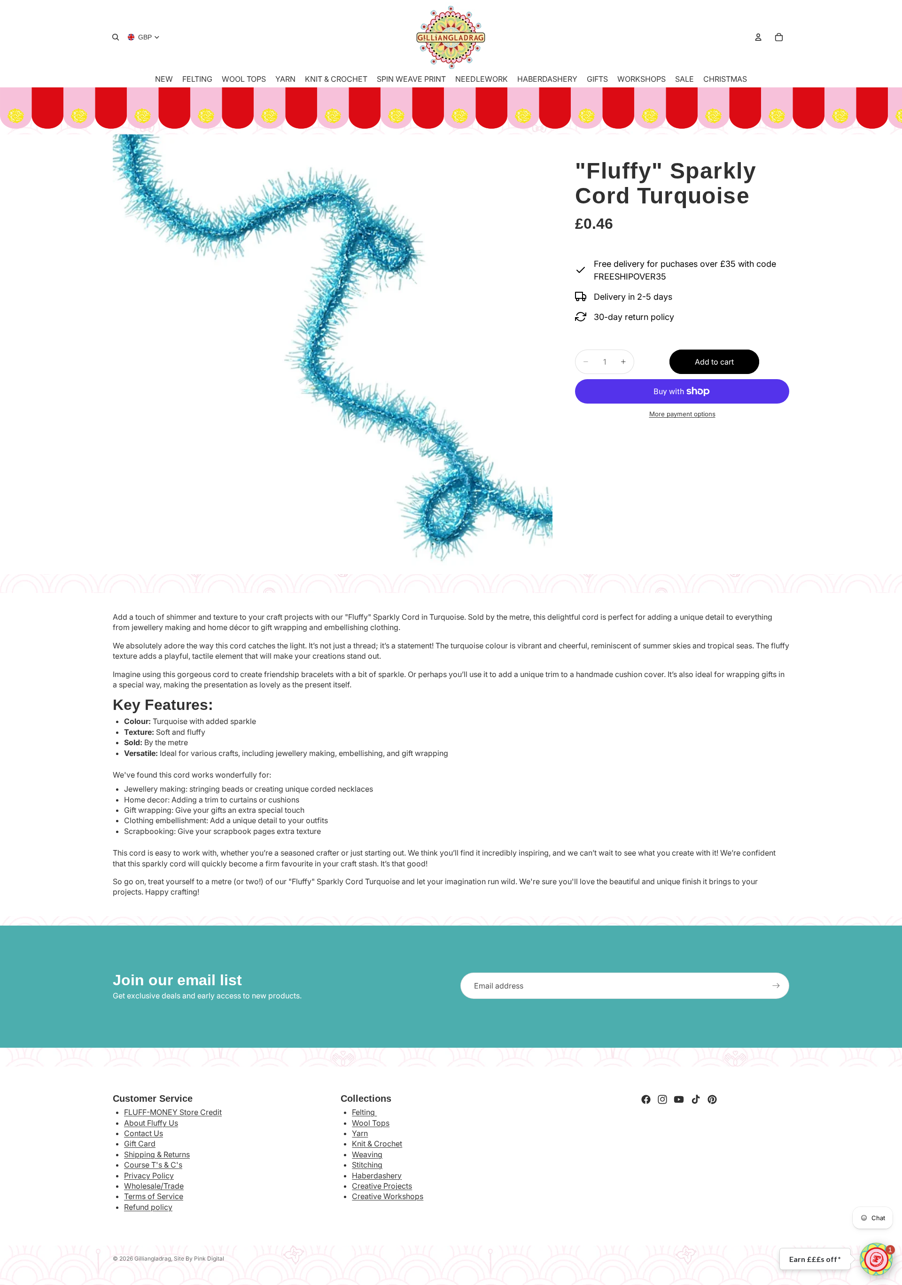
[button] (876, 1259)
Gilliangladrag (152, 1258)
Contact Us (143, 1133)
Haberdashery (377, 1175)
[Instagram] (662, 1099)
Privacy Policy (149, 1175)
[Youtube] (678, 1099)
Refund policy (148, 1207)
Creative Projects (382, 1186)
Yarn (360, 1133)
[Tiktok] (695, 1099)
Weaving (367, 1154)
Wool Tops (370, 1123)
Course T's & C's (153, 1164)
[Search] (115, 37)
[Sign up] (776, 986)
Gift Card (140, 1143)
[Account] (758, 37)
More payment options (682, 414)
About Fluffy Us (151, 1123)
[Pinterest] (712, 1099)
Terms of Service (153, 1196)
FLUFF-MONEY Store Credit (173, 1112)
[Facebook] (646, 1099)
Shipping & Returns (157, 1154)
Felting (364, 1112)
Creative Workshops (387, 1196)
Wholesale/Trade (154, 1186)
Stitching (367, 1164)
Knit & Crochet (377, 1143)
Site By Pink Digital (199, 1258)
